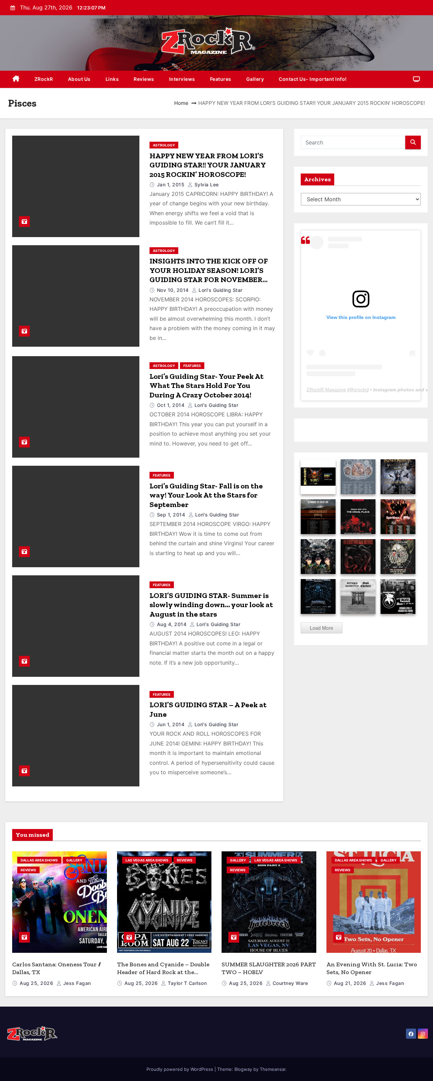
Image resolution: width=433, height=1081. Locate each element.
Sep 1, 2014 (172, 515)
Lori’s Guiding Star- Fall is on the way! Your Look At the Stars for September (206, 495)
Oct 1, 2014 (171, 405)
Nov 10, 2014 (173, 290)
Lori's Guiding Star (220, 290)
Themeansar (273, 1069)
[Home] (16, 79)
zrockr (360, 389)
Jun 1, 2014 (171, 724)
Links (112, 79)
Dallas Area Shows (39, 860)
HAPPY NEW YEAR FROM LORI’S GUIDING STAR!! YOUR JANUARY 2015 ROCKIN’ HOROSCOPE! (208, 165)
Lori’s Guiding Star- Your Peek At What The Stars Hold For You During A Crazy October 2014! (207, 385)
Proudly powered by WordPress (180, 1069)
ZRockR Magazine (326, 389)
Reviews (144, 79)
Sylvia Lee (206, 184)
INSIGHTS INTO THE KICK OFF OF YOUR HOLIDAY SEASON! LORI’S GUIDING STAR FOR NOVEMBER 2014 (209, 275)
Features (220, 79)
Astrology (164, 145)
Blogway (243, 1069)
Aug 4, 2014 (172, 624)
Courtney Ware (289, 983)
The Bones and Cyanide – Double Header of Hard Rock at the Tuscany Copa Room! (163, 972)
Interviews (182, 79)
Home (181, 103)
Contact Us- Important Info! (313, 79)
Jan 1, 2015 (171, 184)
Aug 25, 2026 (37, 983)
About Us (79, 79)
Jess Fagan (76, 983)
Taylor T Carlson (186, 983)
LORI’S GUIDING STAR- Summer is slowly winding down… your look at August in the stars (211, 605)
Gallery (255, 79)
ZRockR (44, 79)
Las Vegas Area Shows (147, 860)
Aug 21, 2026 (351, 983)
